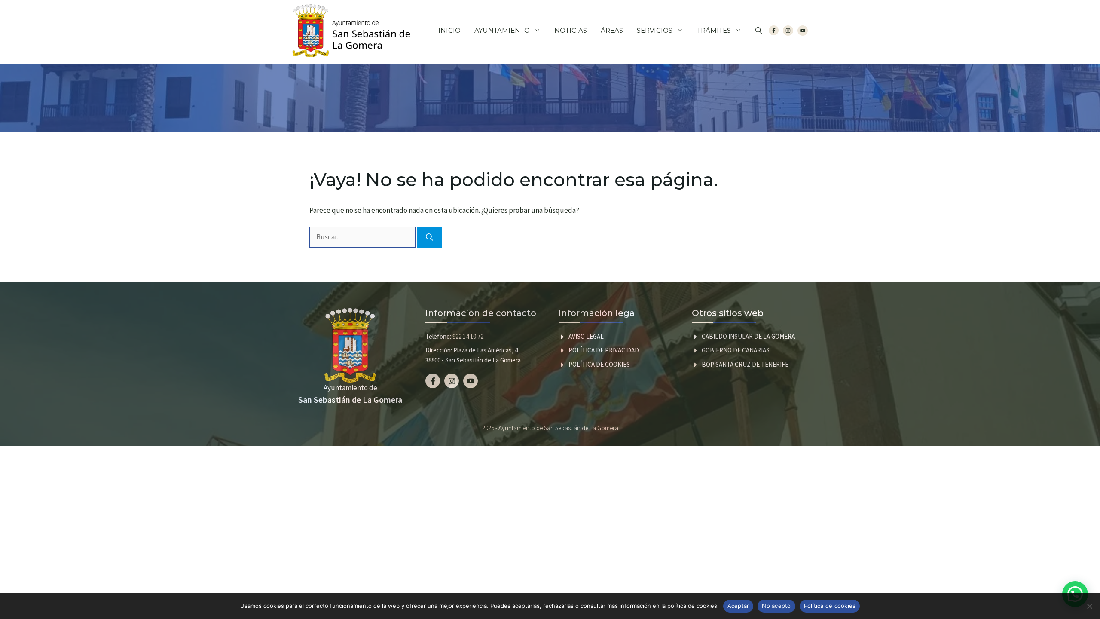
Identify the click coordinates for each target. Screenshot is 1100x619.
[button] (759, 30)
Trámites (714, 30)
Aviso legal (586, 336)
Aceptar (738, 605)
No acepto (776, 605)
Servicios (654, 30)
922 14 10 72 (467, 336)
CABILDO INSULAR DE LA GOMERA (748, 336)
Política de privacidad (603, 350)
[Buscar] (429, 237)
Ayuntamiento (502, 30)
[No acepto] (1089, 606)
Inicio (449, 30)
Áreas (612, 30)
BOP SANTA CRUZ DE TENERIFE (745, 364)
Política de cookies (599, 364)
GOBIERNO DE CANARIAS (736, 350)
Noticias (570, 30)
